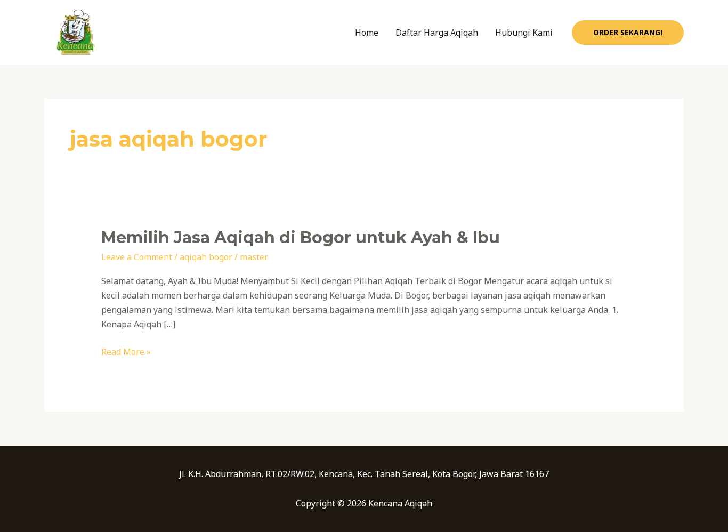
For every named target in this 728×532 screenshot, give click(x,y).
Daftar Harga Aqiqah (436, 32)
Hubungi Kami (524, 32)
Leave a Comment (136, 257)
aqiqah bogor (206, 257)
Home (366, 32)
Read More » (126, 351)
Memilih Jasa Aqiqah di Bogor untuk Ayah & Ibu (300, 237)
